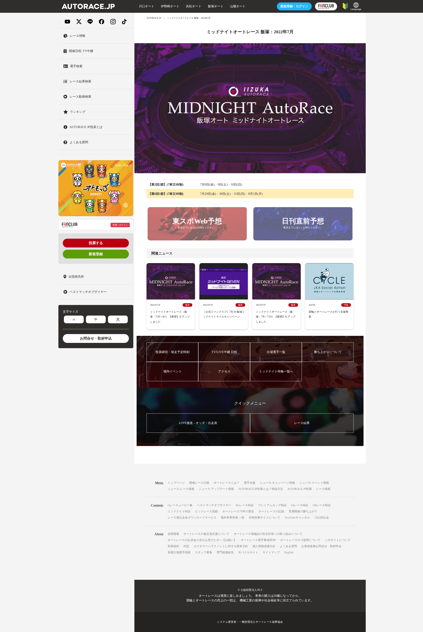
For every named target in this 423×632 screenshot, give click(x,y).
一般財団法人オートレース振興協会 (261, 621)
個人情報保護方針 (263, 546)
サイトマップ (271, 552)
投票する (96, 243)
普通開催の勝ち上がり (303, 511)
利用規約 (173, 546)
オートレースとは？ (226, 482)
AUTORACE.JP (154, 18)
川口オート (146, 6)
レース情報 (323, 489)
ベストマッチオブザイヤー (214, 505)
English (288, 552)
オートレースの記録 (271, 511)
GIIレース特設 (322, 505)
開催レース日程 (199, 482)
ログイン (294, 6)
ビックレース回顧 (206, 511)
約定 (186, 546)
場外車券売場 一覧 (232, 517)
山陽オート (237, 6)
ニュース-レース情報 (181, 489)
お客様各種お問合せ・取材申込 (321, 546)
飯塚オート (215, 6)
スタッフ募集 (203, 552)
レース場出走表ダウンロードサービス (192, 517)
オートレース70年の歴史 (238, 511)
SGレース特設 (245, 505)
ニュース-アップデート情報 (216, 489)
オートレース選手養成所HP (258, 540)
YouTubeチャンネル (297, 517)
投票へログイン (120, 225)
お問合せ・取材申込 (96, 338)
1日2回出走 (321, 517)
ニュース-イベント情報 (314, 482)
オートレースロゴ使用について (300, 540)
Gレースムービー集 (180, 505)
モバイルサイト (248, 552)
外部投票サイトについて (264, 517)
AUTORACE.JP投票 (299, 489)
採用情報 (173, 533)
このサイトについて (338, 540)
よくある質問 (288, 546)
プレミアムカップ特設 (272, 505)
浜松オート (193, 6)
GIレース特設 (299, 505)
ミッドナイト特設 (179, 511)
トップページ (176, 482)
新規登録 (96, 254)
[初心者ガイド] (345, 6)
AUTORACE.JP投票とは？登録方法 (260, 489)
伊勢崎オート (170, 6)
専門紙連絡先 (225, 552)
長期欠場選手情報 (179, 552)
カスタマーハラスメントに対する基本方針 (221, 546)
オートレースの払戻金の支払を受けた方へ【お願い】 (202, 540)
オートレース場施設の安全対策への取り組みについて (268, 533)
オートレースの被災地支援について (206, 533)
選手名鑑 (249, 482)
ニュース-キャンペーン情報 (277, 482)
